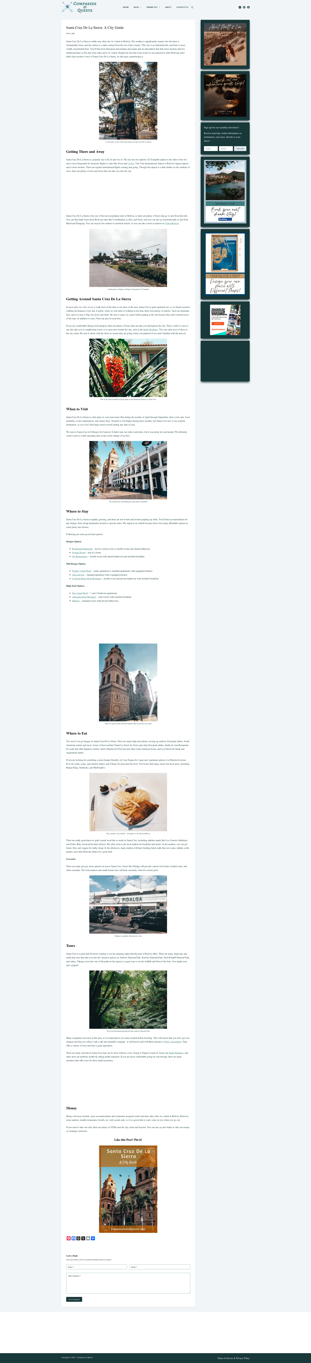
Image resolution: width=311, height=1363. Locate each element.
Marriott (76, 600)
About (168, 7)
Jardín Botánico (150, 329)
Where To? (152, 7)
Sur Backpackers (80, 556)
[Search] (192, 7)
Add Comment (74, 1275)
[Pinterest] (244, 7)
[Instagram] (240, 7)
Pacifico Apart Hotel (81, 570)
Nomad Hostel (79, 552)
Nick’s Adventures (172, 1041)
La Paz (131, 163)
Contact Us (182, 7)
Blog (136, 7)
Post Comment (74, 1299)
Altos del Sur (78, 574)
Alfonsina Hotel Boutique (84, 596)
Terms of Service (225, 1358)
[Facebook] (248, 7)
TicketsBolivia (172, 223)
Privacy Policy (243, 1358)
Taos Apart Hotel (80, 593)
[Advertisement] (128, 193)
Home (126, 7)
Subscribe (240, 148)
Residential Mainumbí (82, 548)
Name (71, 1267)
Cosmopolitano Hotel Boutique (86, 578)
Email (134, 1267)
